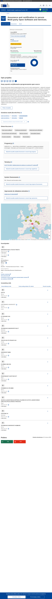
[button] (43, 5)
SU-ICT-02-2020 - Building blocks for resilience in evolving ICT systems (20, 165)
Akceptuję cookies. (16, 596)
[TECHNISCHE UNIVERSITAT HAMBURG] (32, 215)
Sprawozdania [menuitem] (14, 23)
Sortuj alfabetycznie (5, 286)
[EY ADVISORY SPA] (33, 228)
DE (1, 81)
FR (10, 81)
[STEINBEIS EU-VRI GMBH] (31, 221)
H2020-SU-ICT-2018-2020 (11, 194)
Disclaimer (49, 239)
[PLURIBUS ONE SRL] (31, 231)
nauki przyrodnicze (5, 115)
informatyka (14, 115)
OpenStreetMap (18, 239)
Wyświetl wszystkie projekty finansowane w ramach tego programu (21, 151)
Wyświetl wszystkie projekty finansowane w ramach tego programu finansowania (24, 184)
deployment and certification (36, 130)
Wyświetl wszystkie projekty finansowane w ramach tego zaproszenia (21, 198)
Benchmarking (26, 136)
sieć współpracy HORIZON (14, 278)
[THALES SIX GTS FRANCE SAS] (26, 221)
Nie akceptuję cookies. (35, 596)
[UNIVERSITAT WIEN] (36, 221)
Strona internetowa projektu (18, 36)
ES (7, 81)
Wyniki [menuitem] (20, 23)
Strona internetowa (12, 275)
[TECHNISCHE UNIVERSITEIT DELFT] (27, 217)
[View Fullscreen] (49, 231)
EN (4, 81)
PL (15, 81)
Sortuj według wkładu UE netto (26, 286)
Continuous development (20, 130)
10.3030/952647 (13, 40)
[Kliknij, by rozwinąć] (47, 290)
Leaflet (10, 239)
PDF (21, 441)
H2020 (8, 13)
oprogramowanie (23, 115)
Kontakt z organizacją (13, 274)
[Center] (49, 235)
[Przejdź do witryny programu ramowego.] (3, 18)
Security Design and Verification (9, 133)
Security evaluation (6, 136)
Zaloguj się (40, 5)
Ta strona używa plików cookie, (13, 593)
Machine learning (23, 133)
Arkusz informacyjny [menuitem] (6, 23)
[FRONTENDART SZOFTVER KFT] (39, 224)
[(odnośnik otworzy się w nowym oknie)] (5, 5)
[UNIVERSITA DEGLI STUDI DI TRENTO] (32, 224)
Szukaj (46, 5)
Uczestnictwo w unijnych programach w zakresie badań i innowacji (22, 277)
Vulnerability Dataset (35, 133)
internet (21, 118)
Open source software (7, 130)
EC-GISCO (28, 239)
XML (8, 441)
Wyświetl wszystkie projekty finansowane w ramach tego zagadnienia (21, 168)
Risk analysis (17, 136)
